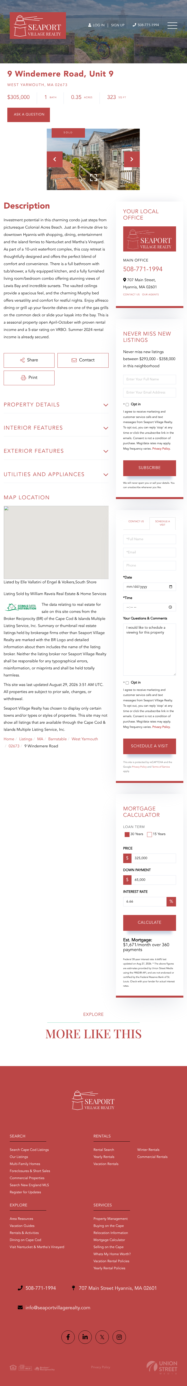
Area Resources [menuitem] (21, 1219)
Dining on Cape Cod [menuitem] (25, 1240)
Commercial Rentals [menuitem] (152, 1157)
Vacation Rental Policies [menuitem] (111, 1261)
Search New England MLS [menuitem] (29, 1185)
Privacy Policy (161, 448)
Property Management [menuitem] (111, 1219)
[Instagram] (119, 1337)
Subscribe (150, 468)
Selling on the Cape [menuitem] (108, 1247)
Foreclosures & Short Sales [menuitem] (30, 1171)
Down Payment (137, 870)
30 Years (137, 834)
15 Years (159, 834)
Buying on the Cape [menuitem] (109, 1226)
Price (127, 848)
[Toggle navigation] (172, 25)
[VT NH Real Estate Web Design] (162, 1367)
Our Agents (150, 295)
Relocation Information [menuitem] (111, 1233)
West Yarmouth (85, 739)
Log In (98, 25)
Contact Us (131, 295)
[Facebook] (68, 1337)
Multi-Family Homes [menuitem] (25, 1164)
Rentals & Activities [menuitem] (24, 1233)
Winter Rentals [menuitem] (148, 1150)
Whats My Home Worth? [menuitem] (112, 1254)
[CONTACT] (28, 115)
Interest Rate (135, 892)
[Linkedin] (85, 1337)
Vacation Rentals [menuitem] (106, 1164)
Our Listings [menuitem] (19, 1157)
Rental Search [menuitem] (104, 1150)
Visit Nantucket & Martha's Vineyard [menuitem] (37, 1247)
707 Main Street (117, 1288)
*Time (127, 598)
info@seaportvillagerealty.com (58, 1308)
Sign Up (117, 25)
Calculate (149, 923)
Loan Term (134, 827)
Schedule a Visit (162, 523)
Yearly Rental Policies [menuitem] (109, 1268)
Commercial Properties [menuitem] (27, 1178)
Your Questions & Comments (145, 618)
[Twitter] (102, 1337)
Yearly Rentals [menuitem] (104, 1157)
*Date (127, 577)
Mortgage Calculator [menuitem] (109, 1240)
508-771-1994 (148, 25)
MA (40, 739)
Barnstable (57, 739)
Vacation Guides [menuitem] (22, 1226)
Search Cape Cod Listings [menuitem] (29, 1150)
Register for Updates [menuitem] (25, 1192)
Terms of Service (161, 767)
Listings (25, 739)
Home (9, 739)
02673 (14, 746)
